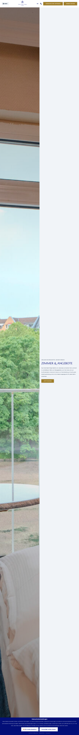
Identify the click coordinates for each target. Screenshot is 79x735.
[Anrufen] (41, 3)
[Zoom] (20, 370)
